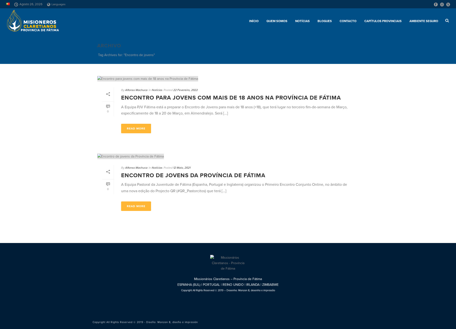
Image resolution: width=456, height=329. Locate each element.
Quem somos (276, 21)
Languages (59, 4)
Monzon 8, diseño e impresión (177, 322)
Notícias (302, 21)
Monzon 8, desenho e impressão (256, 290)
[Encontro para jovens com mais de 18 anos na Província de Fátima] (228, 78)
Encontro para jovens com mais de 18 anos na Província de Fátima (231, 97)
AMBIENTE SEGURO (423, 21)
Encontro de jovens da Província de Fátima (193, 175)
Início (254, 21)
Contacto (348, 21)
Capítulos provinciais (383, 21)
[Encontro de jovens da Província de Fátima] (228, 156)
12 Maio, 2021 (181, 167)
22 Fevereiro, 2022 (185, 90)
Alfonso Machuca (136, 90)
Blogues (325, 21)
